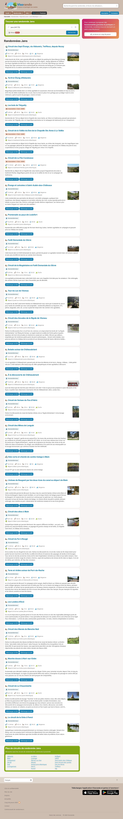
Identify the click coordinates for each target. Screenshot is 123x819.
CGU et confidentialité (12, 788)
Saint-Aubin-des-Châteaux (63, 760)
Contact (7, 806)
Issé (8, 764)
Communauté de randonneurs (14, 809)
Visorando (7, 16)
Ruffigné (57, 756)
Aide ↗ (28, 13)
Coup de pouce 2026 (11, 802)
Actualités (8, 799)
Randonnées (17, 13)
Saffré (57, 758)
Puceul (33, 768)
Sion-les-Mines (59, 764)
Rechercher (72, 32)
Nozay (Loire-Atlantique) (39, 764)
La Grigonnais (11, 766)
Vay (56, 768)
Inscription (104, 13)
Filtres (14, 32)
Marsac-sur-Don (36, 760)
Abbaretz (10, 756)
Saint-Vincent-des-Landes (63, 762)
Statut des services (55, 815)
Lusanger (34, 758)
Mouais (33, 762)
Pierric (33, 766)
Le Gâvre (34, 756)
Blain (9, 758)
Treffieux (57, 766)
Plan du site (8, 792)
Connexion (114, 13)
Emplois (7, 795)
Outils (7, 13)
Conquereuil (11, 760)
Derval (9, 762)
